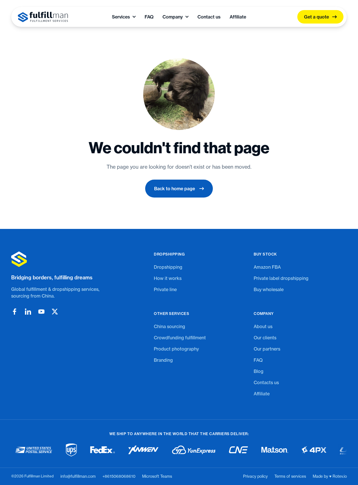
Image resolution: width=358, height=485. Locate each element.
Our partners (267, 349)
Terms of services (290, 476)
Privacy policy (255, 476)
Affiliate (238, 17)
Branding (163, 360)
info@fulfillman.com (78, 476)
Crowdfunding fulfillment (180, 337)
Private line (165, 289)
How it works (168, 278)
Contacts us (266, 382)
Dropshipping (168, 267)
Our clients (265, 337)
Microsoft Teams (157, 476)
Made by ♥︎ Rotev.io (330, 476)
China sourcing (169, 326)
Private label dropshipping (281, 278)
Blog (258, 371)
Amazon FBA (267, 267)
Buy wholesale (269, 289)
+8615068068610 (118, 476)
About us (263, 326)
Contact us (209, 17)
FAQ (149, 17)
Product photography (176, 349)
